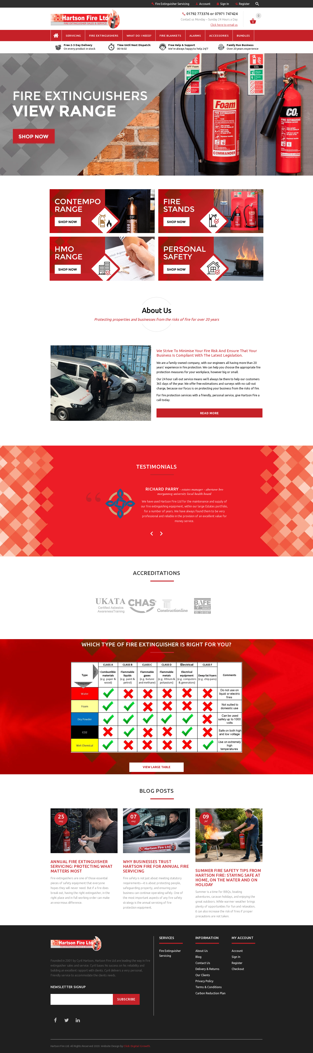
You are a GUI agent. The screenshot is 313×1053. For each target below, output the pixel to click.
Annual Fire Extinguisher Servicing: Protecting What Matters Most (81, 866)
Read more (209, 413)
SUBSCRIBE (126, 999)
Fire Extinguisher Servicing (172, 3)
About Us (201, 950)
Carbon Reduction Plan (210, 993)
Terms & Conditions (208, 987)
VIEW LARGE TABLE (156, 767)
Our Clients (202, 975)
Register (244, 3)
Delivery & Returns (207, 969)
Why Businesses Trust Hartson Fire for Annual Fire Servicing (156, 866)
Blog (198, 956)
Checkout (238, 969)
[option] (156, 506)
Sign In (224, 3)
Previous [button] (152, 533)
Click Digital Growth (137, 1046)
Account (204, 3)
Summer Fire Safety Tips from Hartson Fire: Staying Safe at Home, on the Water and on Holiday (228, 877)
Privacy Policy (204, 981)
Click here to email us (224, 24)
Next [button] (161, 533)
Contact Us (202, 963)
